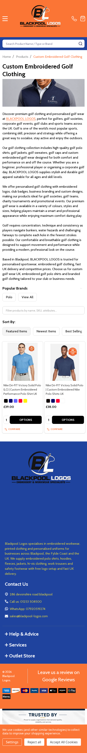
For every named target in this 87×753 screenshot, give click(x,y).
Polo (9, 297)
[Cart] (83, 18)
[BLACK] (6, 401)
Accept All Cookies (64, 742)
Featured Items (16, 331)
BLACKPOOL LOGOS (21, 119)
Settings (12, 742)
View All (27, 297)
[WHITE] (25, 401)
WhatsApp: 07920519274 (27, 609)
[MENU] (5, 18)
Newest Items (46, 331)
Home (6, 57)
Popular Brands (15, 288)
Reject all (34, 742)
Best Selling (73, 331)
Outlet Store (22, 656)
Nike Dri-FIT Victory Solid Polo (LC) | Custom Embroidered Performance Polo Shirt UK (22, 389)
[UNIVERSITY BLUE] (15, 401)
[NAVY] (10, 401)
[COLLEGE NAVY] (53, 401)
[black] (48, 401)
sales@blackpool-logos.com (29, 616)
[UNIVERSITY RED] (20, 401)
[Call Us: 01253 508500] (75, 18)
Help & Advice (24, 634)
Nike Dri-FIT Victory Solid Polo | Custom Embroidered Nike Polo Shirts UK (64, 389)
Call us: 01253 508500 (26, 601)
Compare (14, 429)
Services (18, 645)
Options (25, 420)
